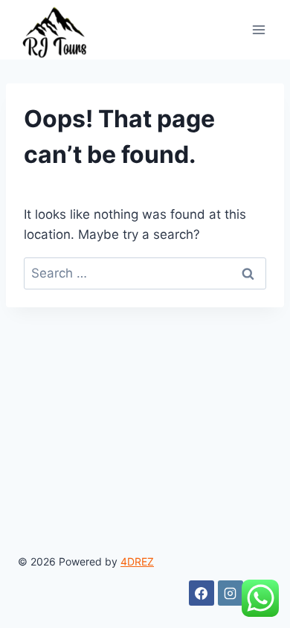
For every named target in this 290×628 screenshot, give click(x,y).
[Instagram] (230, 593)
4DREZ (137, 561)
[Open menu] (258, 29)
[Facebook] (201, 593)
